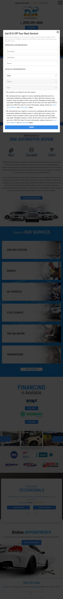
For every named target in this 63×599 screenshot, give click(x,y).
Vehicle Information (15, 69)
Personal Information (16, 45)
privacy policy (24, 107)
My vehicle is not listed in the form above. (21, 92)
